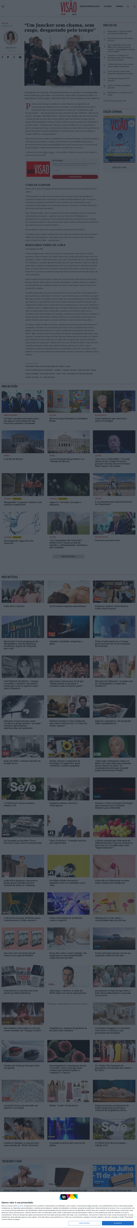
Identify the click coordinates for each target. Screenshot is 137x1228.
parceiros (20, 1206)
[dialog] (68, 1210)
